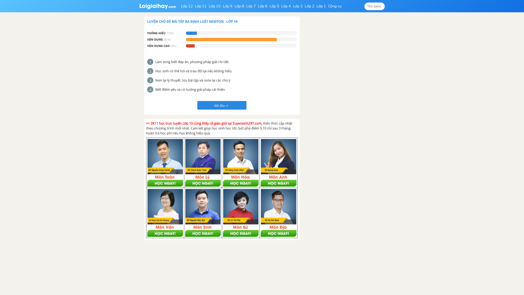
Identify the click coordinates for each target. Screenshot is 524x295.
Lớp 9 (228, 6)
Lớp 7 (251, 6)
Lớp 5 (274, 6)
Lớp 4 (286, 6)
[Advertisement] (335, 77)
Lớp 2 (309, 6)
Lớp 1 (321, 6)
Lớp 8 (239, 6)
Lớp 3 (298, 6)
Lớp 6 (263, 6)
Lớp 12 (187, 6)
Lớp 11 (201, 6)
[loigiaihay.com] (157, 6)
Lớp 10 (215, 6)
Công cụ (334, 6)
